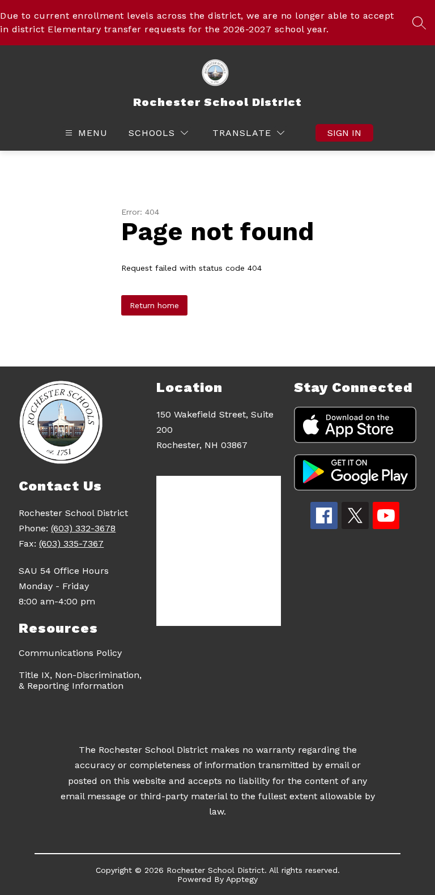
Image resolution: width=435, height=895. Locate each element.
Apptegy (242, 879)
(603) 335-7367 (71, 543)
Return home (154, 305)
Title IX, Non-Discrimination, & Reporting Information (80, 680)
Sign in (344, 132)
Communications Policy (70, 652)
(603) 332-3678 (83, 528)
